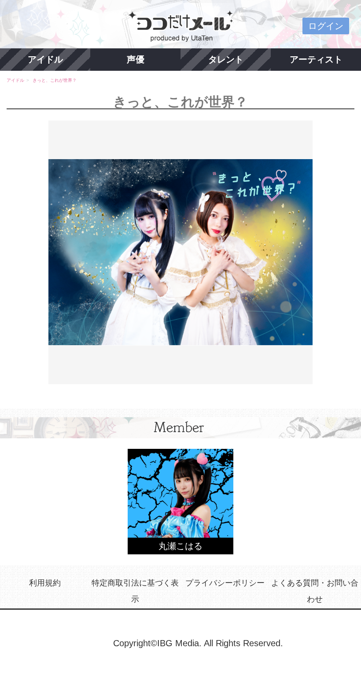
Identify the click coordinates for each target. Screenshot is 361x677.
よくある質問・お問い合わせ (314, 591)
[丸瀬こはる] (180, 501)
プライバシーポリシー (225, 583)
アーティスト (316, 59)
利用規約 (45, 583)
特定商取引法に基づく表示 (135, 591)
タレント (225, 59)
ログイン (325, 26)
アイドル (45, 59)
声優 (135, 59)
